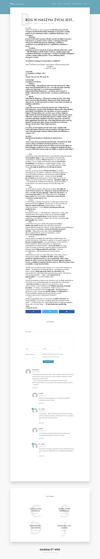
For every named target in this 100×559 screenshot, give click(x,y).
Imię (27, 348)
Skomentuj (28, 331)
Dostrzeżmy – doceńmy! (36, 527)
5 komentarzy (52, 23)
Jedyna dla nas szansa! (64, 527)
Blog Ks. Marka (66, 3)
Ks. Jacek (30, 23)
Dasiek (41, 393)
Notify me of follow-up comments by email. (52, 354)
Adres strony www (30, 354)
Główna (54, 3)
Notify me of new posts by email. (51, 356)
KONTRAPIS (35, 370)
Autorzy (59, 3)
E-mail (45, 348)
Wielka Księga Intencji (77, 3)
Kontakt (85, 3)
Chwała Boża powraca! (36, 510)
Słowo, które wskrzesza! (64, 510)
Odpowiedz (34, 387)
